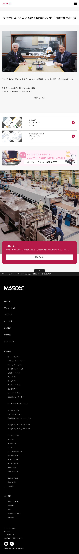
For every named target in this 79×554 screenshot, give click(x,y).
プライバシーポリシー (10, 528)
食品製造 (7, 328)
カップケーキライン (14, 385)
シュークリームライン (15, 365)
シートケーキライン (14, 393)
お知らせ (11, 274)
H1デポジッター (13, 459)
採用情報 (7, 335)
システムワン (12, 447)
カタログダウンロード (10, 535)
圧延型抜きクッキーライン (16, 397)
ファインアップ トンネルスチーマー (19, 425)
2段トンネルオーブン (15, 414)
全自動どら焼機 (13, 478)
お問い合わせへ (39, 257)
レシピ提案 (8, 321)
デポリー (11, 439)
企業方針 (11, 505)
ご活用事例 (8, 314)
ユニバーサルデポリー (15, 451)
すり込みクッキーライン (16, 369)
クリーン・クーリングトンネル (18, 403)
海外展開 (11, 517)
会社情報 (7, 496)
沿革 (9, 509)
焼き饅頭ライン (13, 389)
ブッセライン (12, 381)
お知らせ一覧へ (39, 98)
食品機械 (7, 351)
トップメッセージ (13, 501)
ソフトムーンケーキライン (16, 361)
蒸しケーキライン (13, 357)
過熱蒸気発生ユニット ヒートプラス (19, 418)
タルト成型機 (12, 443)
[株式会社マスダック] (7, 3)
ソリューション (10, 308)
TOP (3, 274)
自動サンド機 (12, 467)
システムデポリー (13, 435)
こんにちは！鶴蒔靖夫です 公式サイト (16, 91)
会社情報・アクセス (14, 513)
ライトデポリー (13, 455)
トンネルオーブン (13, 410)
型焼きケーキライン (14, 373)
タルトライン (12, 377)
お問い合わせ (9, 341)
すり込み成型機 (13, 463)
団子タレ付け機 (13, 471)
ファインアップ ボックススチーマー (19, 429)
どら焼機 (11, 486)
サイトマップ (8, 531)
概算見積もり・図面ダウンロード (13, 538)
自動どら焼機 (12, 482)
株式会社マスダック (14, 288)
